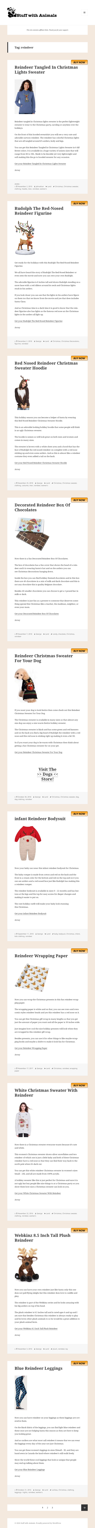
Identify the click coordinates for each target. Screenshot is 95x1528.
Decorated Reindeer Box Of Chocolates (42, 507)
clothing (18, 189)
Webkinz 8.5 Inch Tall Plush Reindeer (42, 1238)
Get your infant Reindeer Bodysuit (30, 913)
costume (25, 485)
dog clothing (19, 799)
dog (77, 797)
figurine (18, 344)
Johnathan (40, 186)
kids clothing (20, 936)
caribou (55, 1490)
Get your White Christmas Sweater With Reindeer (38, 1193)
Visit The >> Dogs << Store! (47, 774)
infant (77, 934)
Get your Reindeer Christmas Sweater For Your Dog (38, 752)
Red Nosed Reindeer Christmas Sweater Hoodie (46, 365)
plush (55, 1349)
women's (43, 189)
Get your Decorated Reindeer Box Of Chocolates (37, 613)
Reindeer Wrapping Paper (41, 955)
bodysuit (62, 934)
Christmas (59, 186)
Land (49, 186)
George (38, 341)
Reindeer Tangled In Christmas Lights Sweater (46, 69)
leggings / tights (21, 1492)
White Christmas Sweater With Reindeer (46, 1092)
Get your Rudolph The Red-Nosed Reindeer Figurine (38, 321)
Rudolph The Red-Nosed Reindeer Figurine (39, 211)
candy (55, 634)
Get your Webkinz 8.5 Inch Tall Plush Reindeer (36, 1328)
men (30, 189)
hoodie (24, 189)
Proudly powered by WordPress (48, 1523)
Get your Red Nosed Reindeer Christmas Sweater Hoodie (41, 462)
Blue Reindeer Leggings (38, 1368)
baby (56, 934)
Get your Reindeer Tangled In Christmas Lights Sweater (40, 163)
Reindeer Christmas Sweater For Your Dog (44, 658)
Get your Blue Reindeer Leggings (30, 1469)
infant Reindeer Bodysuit (40, 818)
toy (66, 1349)
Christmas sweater (71, 186)
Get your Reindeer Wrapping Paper (31, 1048)
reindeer (36, 189)
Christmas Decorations (70, 341)
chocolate (62, 634)
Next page (84, 1507)
